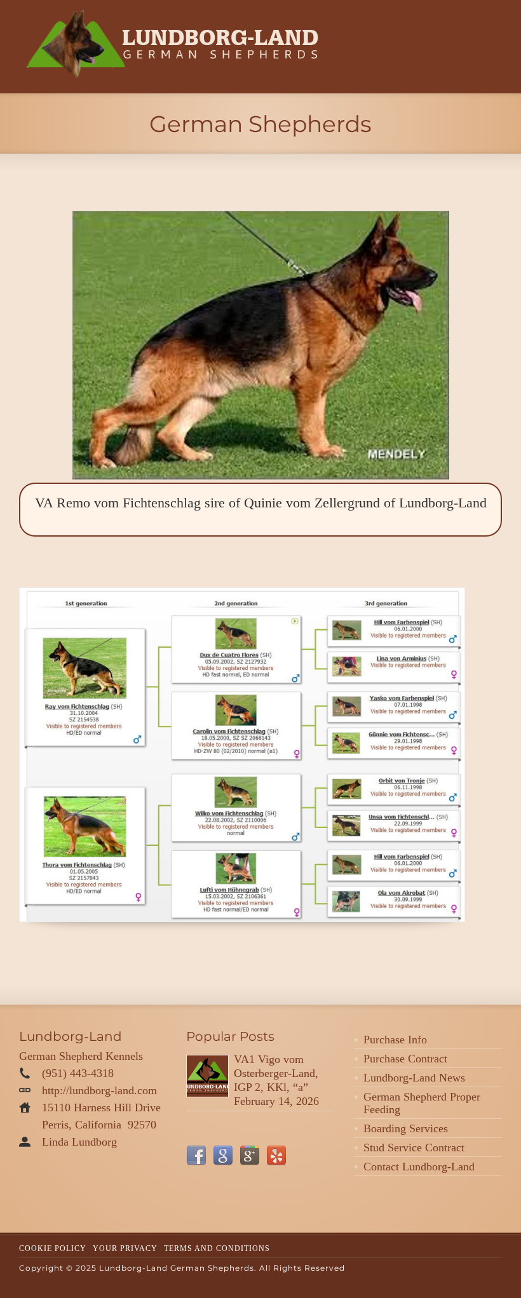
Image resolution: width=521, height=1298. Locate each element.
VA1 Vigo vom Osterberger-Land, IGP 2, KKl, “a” (276, 1073)
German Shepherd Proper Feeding (421, 1103)
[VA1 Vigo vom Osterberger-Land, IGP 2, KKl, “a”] (207, 1076)
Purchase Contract (405, 1058)
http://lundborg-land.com (99, 1090)
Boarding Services (405, 1128)
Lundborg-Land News (414, 1077)
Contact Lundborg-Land (419, 1166)
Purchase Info (395, 1039)
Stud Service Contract (413, 1147)
